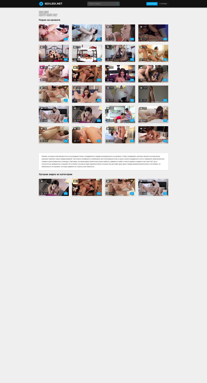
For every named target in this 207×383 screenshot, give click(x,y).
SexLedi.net (53, 4)
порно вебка (44, 13)
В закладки (163, 3)
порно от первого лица (48, 15)
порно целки (44, 11)
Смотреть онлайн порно (48, 14)
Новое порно (152, 3)
